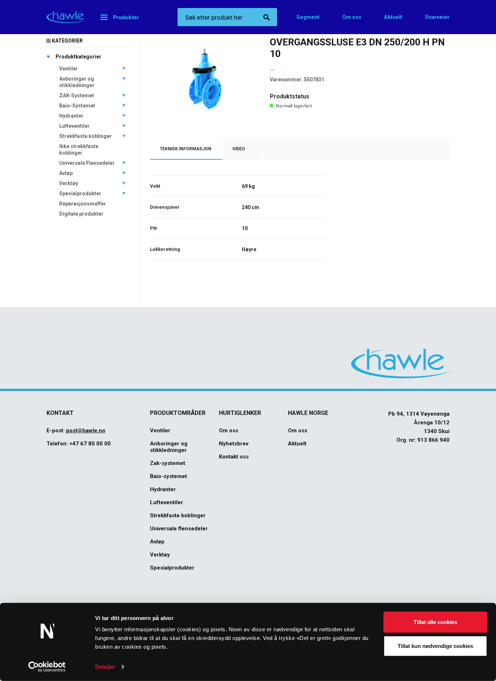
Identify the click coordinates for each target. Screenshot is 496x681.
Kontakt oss (234, 456)
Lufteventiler (74, 126)
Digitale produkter (81, 214)
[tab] (185, 149)
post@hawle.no (85, 430)
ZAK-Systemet (76, 95)
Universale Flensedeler (87, 163)
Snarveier (437, 17)
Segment (308, 17)
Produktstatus (289, 96)
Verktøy (68, 183)
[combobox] (227, 17)
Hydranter (71, 116)
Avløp (66, 173)
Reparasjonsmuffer (82, 204)
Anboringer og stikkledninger (76, 82)
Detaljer (105, 667)
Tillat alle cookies (435, 622)
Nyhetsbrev (233, 443)
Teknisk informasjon (185, 148)
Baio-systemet (168, 476)
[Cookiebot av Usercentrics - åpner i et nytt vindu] (47, 666)
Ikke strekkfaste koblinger (78, 149)
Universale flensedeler (179, 528)
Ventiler (68, 69)
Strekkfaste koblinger (85, 136)
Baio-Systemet (77, 106)
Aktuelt (393, 17)
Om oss (351, 17)
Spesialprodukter (80, 193)
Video (238, 148)
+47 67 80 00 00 (90, 443)
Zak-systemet (167, 463)
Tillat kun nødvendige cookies (435, 646)
